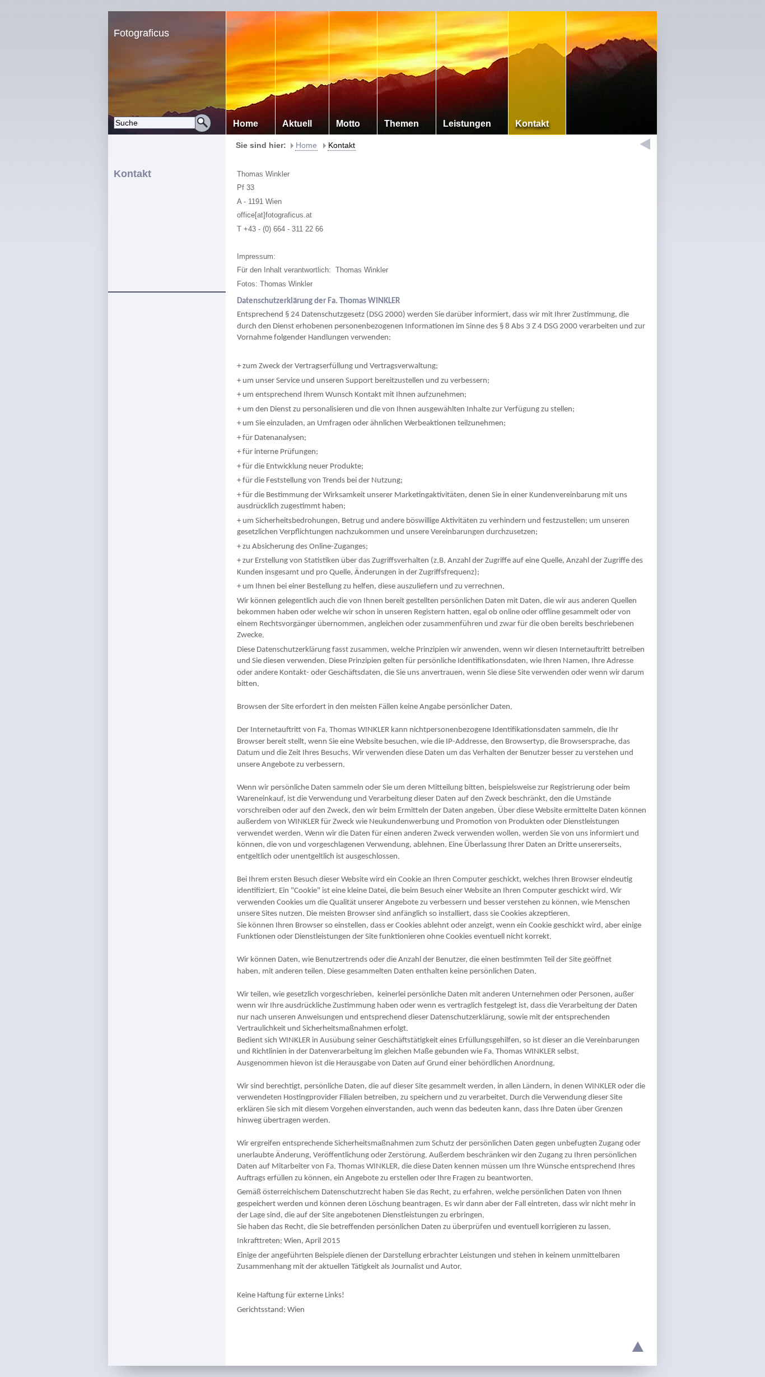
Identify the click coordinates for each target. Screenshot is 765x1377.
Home (306, 145)
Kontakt (341, 145)
